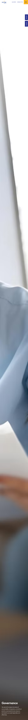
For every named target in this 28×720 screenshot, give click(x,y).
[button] (20, 2)
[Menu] (26, 2)
